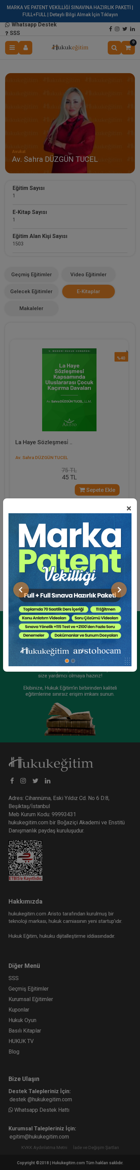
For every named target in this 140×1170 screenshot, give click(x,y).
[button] (21, 590)
